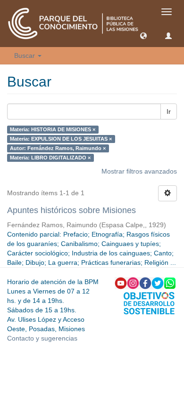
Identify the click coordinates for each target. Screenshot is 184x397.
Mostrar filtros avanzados (139, 171)
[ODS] (149, 302)
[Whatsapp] (170, 282)
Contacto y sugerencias (42, 338)
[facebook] (145, 282)
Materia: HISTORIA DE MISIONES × (52, 129)
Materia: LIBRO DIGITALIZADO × (50, 157)
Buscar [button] (25, 55)
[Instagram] (133, 282)
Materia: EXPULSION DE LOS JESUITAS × (61, 139)
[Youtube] (121, 282)
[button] (143, 35)
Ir (169, 111)
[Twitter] (157, 282)
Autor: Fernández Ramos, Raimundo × (58, 148)
